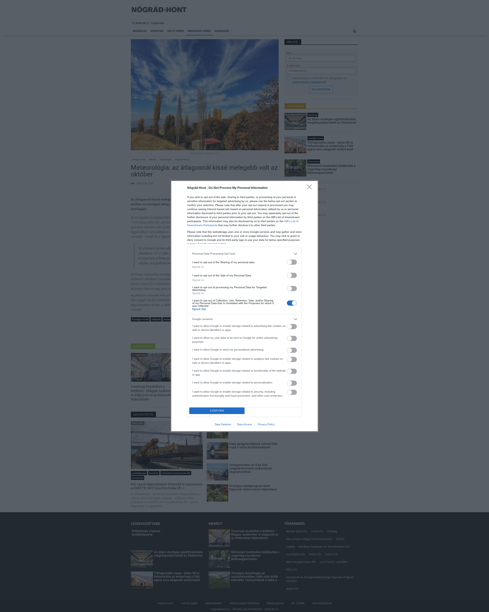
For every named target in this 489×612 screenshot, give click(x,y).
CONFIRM (217, 410)
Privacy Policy (266, 424)
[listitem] (244, 254)
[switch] (292, 262)
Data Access (244, 424)
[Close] (310, 188)
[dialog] (244, 306)
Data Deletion (223, 424)
